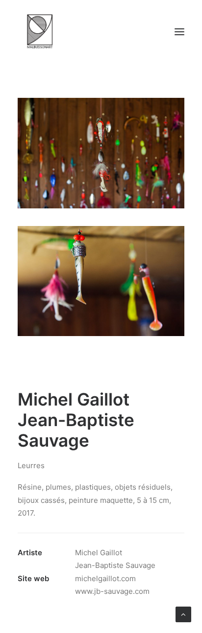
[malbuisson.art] (40, 31)
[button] (179, 31)
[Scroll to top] (183, 613)
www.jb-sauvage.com (112, 591)
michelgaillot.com (105, 578)
